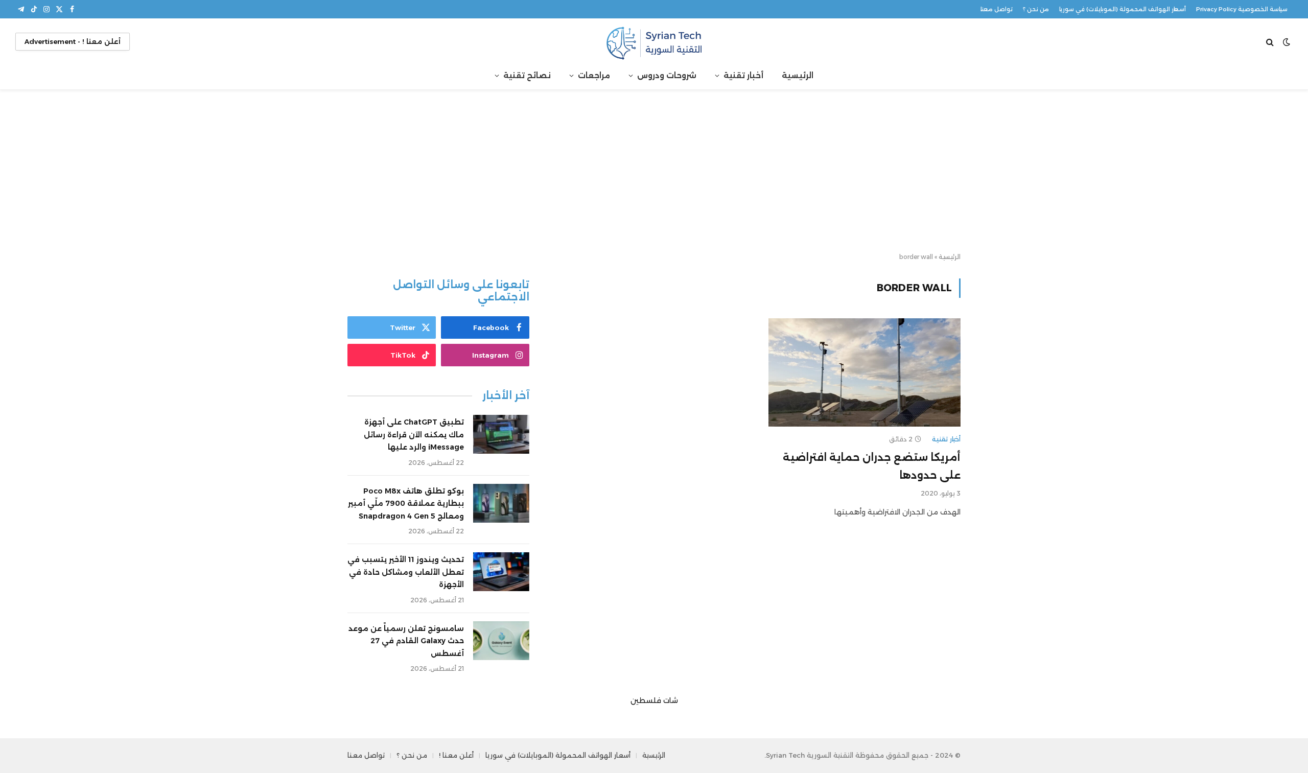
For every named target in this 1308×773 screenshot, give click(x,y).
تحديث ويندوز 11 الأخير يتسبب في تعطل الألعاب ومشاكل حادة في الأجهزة (405, 572)
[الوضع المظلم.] (1286, 42)
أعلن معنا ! (456, 755)
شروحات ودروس (666, 75)
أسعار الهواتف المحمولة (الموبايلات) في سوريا (1122, 9)
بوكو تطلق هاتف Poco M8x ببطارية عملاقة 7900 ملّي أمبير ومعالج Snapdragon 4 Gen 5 (406, 503)
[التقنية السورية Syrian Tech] (654, 41)
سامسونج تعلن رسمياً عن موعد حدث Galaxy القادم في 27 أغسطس (406, 641)
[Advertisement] (654, 171)
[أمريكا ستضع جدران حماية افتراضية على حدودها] (864, 372)
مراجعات (594, 75)
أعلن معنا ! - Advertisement (73, 41)
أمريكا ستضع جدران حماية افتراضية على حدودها (872, 466)
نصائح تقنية (527, 75)
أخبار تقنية (743, 75)
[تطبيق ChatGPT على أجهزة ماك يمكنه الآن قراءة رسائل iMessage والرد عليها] (501, 434)
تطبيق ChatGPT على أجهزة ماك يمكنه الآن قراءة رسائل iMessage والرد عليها (414, 434)
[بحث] (1271, 41)
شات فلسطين (654, 700)
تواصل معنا (996, 9)
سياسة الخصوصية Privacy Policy (1242, 9)
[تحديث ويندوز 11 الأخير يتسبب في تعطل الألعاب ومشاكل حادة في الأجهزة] (501, 571)
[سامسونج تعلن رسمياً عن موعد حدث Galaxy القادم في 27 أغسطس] (501, 640)
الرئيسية (797, 75)
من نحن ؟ (1036, 9)
